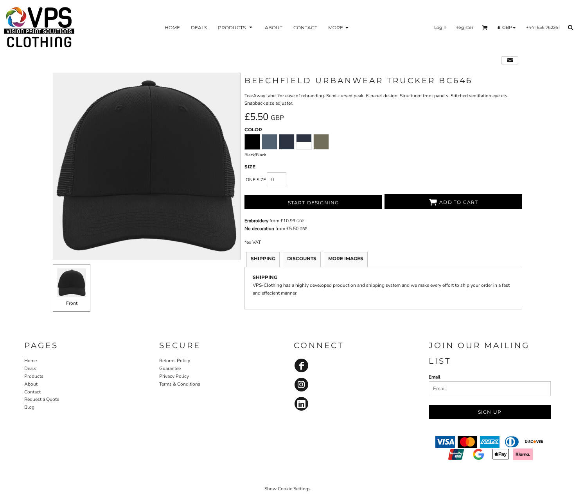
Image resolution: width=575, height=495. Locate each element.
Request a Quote (41, 399)
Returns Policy (174, 360)
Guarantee (170, 368)
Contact (32, 392)
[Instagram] (301, 384)
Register (464, 27)
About (31, 384)
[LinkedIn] (301, 404)
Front (71, 303)
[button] (235, 27)
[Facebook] (301, 365)
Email (434, 377)
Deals (30, 368)
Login (440, 27)
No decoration (259, 228)
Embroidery (256, 221)
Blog (29, 407)
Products (33, 376)
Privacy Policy (174, 376)
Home (30, 360)
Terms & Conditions (179, 384)
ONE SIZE (256, 180)
